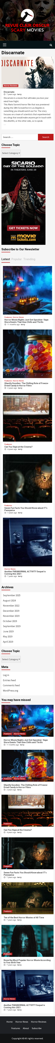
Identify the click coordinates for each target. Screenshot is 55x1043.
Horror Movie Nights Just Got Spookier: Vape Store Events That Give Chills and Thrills (26, 321)
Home (9, 1021)
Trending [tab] (29, 259)
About (26, 1028)
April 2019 (8, 641)
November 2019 (11, 616)
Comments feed (11, 685)
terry (19, 94)
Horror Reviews (10, 86)
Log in (6, 675)
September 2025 (11, 595)
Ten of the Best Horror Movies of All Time (24, 917)
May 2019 (7, 636)
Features (8, 317)
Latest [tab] (5, 259)
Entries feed (9, 680)
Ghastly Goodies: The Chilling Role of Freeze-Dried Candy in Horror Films (26, 384)
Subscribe (37, 1028)
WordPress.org (10, 690)
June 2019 (8, 631)
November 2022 (11, 605)
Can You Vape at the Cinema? (18, 447)
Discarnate (9, 92)
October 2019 (10, 621)
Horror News (18, 317)
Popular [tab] (16, 259)
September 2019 (11, 626)
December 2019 (11, 610)
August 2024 (9, 600)
